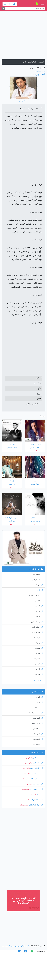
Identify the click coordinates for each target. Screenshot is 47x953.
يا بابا (38, 794)
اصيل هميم (27, 773)
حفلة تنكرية (36, 800)
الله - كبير (36, 758)
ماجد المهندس (40, 71)
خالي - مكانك (35, 773)
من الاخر (37, 674)
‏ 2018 (32, 74)
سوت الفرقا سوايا (34, 713)
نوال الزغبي (29, 758)
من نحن (17, 946)
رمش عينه (36, 784)
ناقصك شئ (36, 574)
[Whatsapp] (32, 952)
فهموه (38, 653)
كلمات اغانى (32, 62)
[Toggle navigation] (42, 4)
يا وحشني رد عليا (34, 789)
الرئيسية (41, 62)
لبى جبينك (37, 664)
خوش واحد (36, 658)
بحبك (38, 702)
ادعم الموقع (25, 946)
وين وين (37, 648)
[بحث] (3, 8)
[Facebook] (25, 952)
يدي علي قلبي (35, 622)
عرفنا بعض (36, 585)
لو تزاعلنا (37, 637)
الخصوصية (5, 946)
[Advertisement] (23, 35)
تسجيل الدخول (8, 4)
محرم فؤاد (29, 784)
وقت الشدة (36, 763)
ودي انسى (36, 643)
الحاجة (38, 669)
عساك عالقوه (35, 627)
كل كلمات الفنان (38, 680)
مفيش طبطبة (35, 779)
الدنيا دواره (40, 74)
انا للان (38, 616)
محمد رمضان (26, 779)
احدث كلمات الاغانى (36, 752)
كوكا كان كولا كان (34, 805)
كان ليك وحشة (35, 768)
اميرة (38, 611)
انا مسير (37, 606)
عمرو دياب (33, 794)
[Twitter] (19, 952)
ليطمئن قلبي (36, 580)
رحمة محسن (28, 800)
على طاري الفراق (34, 595)
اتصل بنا (11, 946)
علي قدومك (36, 632)
